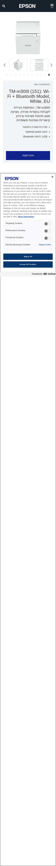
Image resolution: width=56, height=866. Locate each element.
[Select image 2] (18, 65)
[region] (28, 519)
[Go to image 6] (28, 75)
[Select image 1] (39, 65)
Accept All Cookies (28, 264)
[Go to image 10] (11, 75)
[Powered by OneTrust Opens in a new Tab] (43, 274)
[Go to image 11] (7, 75)
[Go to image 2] (45, 75)
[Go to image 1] (49, 75)
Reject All (28, 256)
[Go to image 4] (36, 75)
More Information (26, 217)
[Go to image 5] (32, 75)
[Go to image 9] (15, 75)
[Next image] (5, 65)
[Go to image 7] (24, 75)
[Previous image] (51, 65)
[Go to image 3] (41, 75)
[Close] (52, 177)
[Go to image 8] (20, 75)
